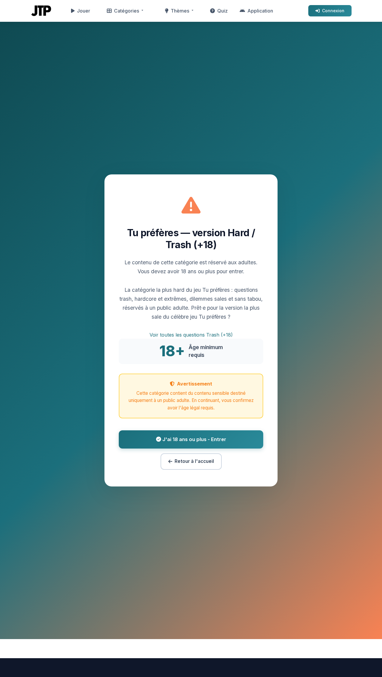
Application (260, 11)
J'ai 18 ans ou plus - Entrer (193, 439)
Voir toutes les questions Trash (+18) (191, 335)
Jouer (83, 11)
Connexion (333, 10)
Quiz (222, 11)
